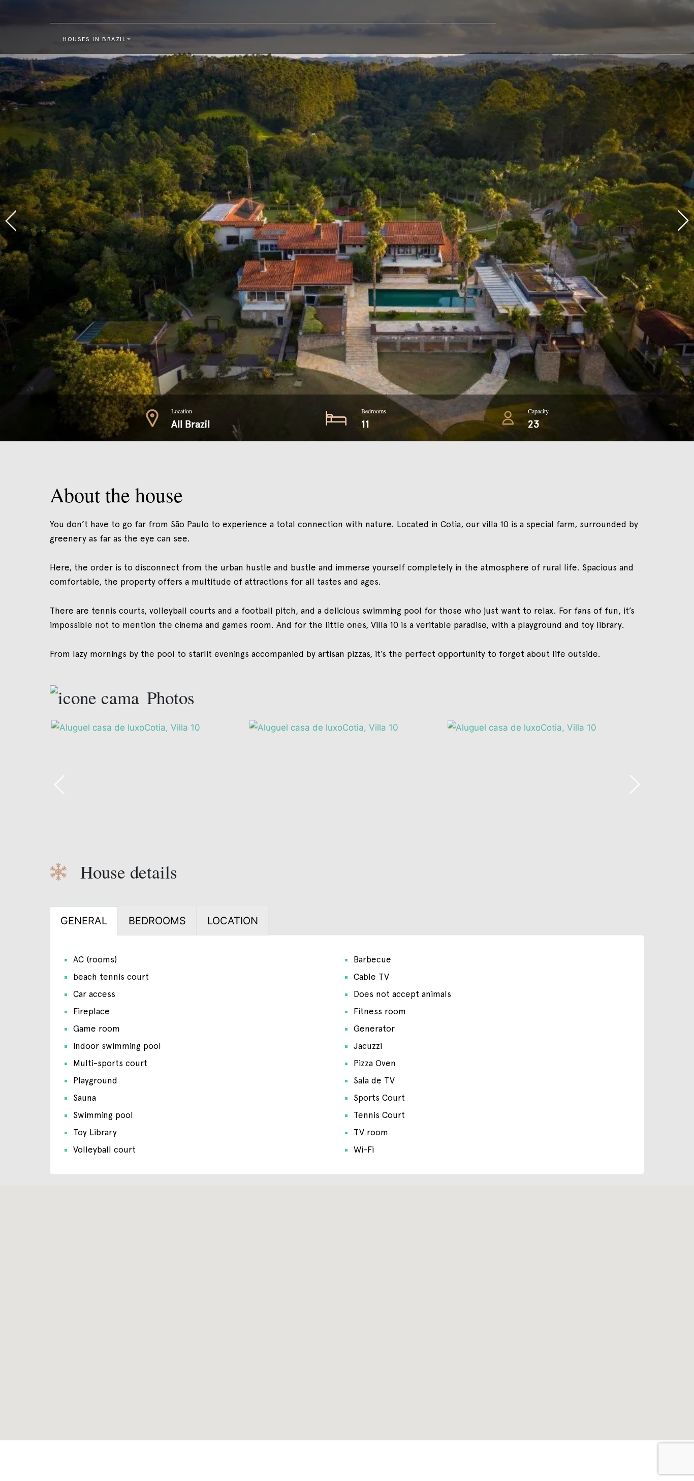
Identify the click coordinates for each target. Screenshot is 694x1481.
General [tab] (83, 921)
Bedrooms (373, 411)
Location (181, 411)
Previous (173, 220)
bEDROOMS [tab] (157, 921)
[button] (347, 1307)
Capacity (538, 411)
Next (520, 220)
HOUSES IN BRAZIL (94, 39)
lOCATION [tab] (232, 921)
